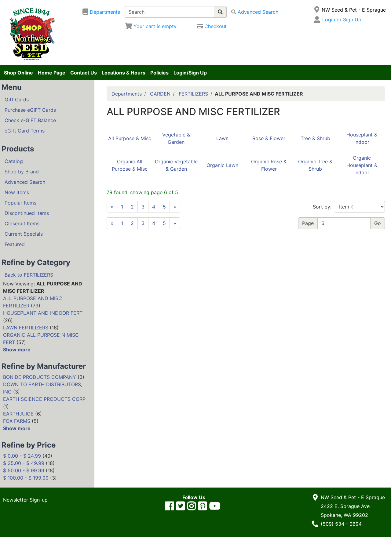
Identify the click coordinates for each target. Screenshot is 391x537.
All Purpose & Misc (129, 138)
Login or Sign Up (341, 19)
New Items (17, 192)
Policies (159, 73)
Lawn (222, 138)
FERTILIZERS (193, 94)
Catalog (14, 161)
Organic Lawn (222, 165)
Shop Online (18, 73)
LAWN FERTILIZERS (25, 328)
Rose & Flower (268, 138)
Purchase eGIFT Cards (30, 110)
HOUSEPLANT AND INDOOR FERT (42, 313)
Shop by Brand (22, 172)
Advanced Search (25, 182)
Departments (126, 94)
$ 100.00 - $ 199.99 (26, 478)
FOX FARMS (16, 421)
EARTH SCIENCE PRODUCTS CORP (44, 399)
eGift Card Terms (25, 131)
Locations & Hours (123, 73)
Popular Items (20, 203)
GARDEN (160, 94)
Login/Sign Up (190, 73)
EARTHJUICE (18, 414)
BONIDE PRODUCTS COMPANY (39, 377)
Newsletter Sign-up (25, 500)
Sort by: (322, 207)
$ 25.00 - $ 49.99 (23, 463)
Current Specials (24, 234)
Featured (15, 244)
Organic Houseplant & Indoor (361, 165)
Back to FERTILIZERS (29, 275)
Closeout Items (22, 223)
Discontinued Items (27, 213)
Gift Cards (17, 99)
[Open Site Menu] (316, 10)
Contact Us (83, 73)
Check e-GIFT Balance (30, 120)
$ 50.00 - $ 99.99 (23, 470)
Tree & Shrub (315, 138)
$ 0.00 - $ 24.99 (22, 456)
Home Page (51, 73)
